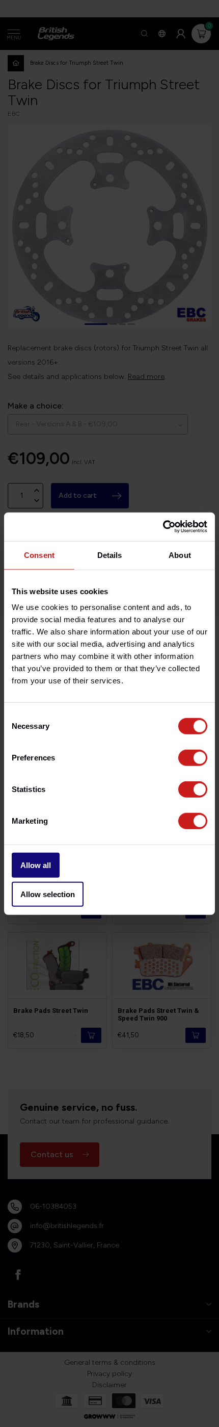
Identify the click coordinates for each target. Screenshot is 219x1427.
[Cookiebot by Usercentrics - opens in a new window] (162, 526)
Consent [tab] (39, 554)
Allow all (35, 865)
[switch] (192, 758)
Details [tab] (109, 554)
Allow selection (47, 893)
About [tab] (180, 554)
